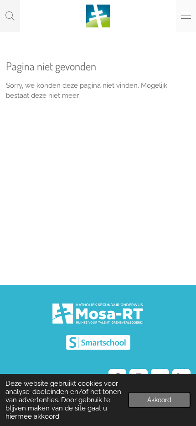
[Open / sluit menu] (186, 16)
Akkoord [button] (159, 400)
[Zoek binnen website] (10, 16)
